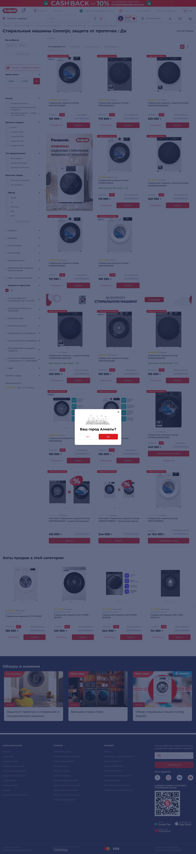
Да (108, 436)
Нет (88, 436)
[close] (118, 412)
